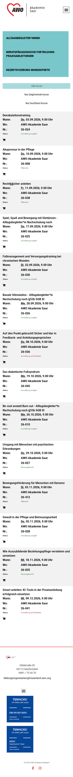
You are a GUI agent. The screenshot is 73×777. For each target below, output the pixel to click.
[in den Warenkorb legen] (4, 139)
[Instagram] (40, 768)
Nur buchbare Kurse (36, 103)
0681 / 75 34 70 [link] (27, 672)
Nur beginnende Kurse (36, 94)
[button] (66, 10)
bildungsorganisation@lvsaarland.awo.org (27, 678)
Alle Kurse (36, 86)
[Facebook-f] (33, 768)
